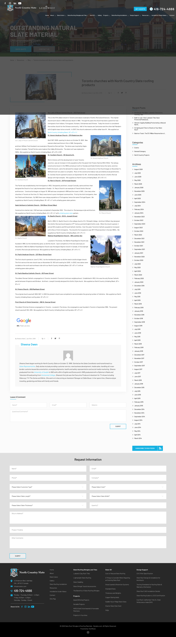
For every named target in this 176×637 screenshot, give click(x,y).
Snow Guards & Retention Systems (117, 584)
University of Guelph (41, 372)
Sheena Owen (21, 338)
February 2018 (138, 347)
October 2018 (138, 318)
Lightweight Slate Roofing (82, 578)
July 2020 (137, 264)
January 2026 (138, 187)
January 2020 (138, 282)
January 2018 (138, 351)
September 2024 (139, 202)
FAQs (107, 610)
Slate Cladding (78, 582)
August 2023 (138, 227)
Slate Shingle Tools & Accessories (84, 586)
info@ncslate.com (20, 586)
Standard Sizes (110, 589)
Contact (171, 15)
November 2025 (139, 191)
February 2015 (138, 402)
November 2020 (139, 257)
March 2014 (138, 438)
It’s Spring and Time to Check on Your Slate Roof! (148, 129)
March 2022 (138, 235)
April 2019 (137, 300)
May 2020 (137, 267)
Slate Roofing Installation (119, 15)
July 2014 (137, 424)
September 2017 (139, 365)
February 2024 (139, 209)
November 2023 (139, 217)
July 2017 (137, 373)
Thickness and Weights (113, 593)
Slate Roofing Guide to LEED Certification (151, 595)
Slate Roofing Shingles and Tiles (77, 15)
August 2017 (138, 369)
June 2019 (137, 293)
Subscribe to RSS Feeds (145, 448)
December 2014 (139, 409)
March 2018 (138, 344)
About (52, 15)
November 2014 (139, 413)
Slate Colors (60, 15)
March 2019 (138, 304)
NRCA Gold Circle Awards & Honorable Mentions (86, 609)
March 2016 (138, 380)
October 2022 (138, 231)
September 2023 (139, 224)
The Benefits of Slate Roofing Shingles (86, 591)
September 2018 (139, 322)
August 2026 (138, 169)
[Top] (172, 521)
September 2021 (139, 249)
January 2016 (138, 384)
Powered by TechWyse (88, 629)
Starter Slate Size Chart (113, 606)
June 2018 (137, 333)
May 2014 (137, 431)
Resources (145, 15)
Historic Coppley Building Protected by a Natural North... (150, 124)
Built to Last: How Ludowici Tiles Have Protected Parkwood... (147, 118)
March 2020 (138, 275)
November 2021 (139, 242)
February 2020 (139, 278)
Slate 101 (92, 15)
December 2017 (139, 355)
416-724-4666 (164, 9)
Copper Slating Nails (112, 597)
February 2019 (138, 307)
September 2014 (139, 416)
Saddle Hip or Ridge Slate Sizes (115, 602)
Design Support (134, 15)
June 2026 (137, 177)
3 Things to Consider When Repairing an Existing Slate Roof (117, 579)
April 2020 (137, 271)
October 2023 (138, 220)
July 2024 (137, 206)
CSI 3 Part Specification (145, 573)
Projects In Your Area (80, 615)
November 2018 (139, 315)
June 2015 (137, 395)
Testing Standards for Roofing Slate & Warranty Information (149, 585)
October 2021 (138, 246)
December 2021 (139, 238)
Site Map (53, 599)
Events (136, 148)
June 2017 (137, 376)
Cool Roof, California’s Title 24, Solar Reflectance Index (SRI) (149, 601)
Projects (105, 15)
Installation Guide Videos (159, 15)
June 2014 (137, 427)
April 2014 (137, 435)
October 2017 (138, 362)
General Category (140, 151)
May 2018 (137, 336)
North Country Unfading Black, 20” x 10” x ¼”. (63, 132)
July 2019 (137, 289)
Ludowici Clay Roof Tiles (81, 573)
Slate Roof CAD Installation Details (148, 591)
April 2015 (137, 398)
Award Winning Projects (81, 600)
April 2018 (137, 340)
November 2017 (139, 358)
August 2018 (138, 326)
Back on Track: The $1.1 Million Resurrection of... (149, 133)
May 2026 (137, 180)
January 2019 (138, 311)
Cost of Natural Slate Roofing (115, 573)
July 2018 (137, 329)
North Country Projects (141, 155)
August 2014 (138, 420)
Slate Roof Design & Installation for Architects (148, 579)
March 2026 (138, 184)
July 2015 (137, 391)
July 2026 (137, 173)
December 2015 (139, 387)
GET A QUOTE (140, 6)
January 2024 (138, 213)
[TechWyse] (88, 632)
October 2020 (138, 260)
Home (47, 15)
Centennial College (48, 375)
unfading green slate (66, 213)
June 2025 (137, 195)
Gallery (100, 15)
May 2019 (137, 296)
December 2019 (139, 286)
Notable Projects (79, 604)
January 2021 (138, 253)
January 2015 (138, 406)
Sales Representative (27, 366)
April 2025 (137, 198)
